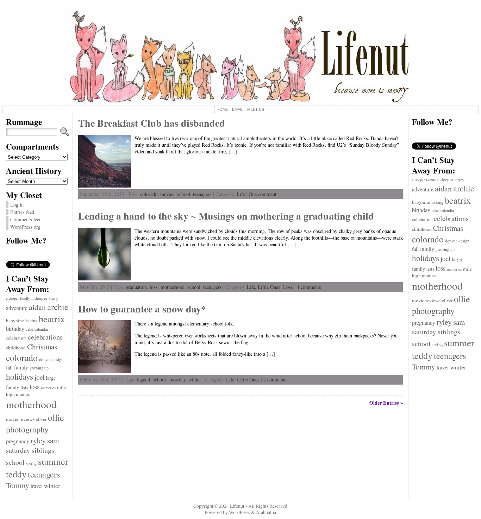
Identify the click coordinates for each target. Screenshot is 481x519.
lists (24, 388)
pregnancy (17, 441)
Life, (252, 287)
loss (34, 386)
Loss (288, 287)
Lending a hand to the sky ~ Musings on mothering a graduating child (226, 216)
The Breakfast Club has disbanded (151, 123)
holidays (19, 376)
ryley (38, 440)
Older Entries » (386, 402)
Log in (17, 204)
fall (9, 367)
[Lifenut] (240, 53)
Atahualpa (266, 512)
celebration (16, 338)
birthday (15, 328)
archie (57, 306)
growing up (39, 368)
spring (31, 463)
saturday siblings (30, 450)
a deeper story (44, 298)
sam (53, 440)
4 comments (309, 287)
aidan (37, 307)
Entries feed (22, 212)
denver (45, 359)
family (21, 367)
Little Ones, (270, 287)
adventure (16, 307)
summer (53, 461)
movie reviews (20, 419)
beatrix (52, 318)
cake (29, 329)
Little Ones (248, 379)
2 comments (275, 379)
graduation (136, 287)
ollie (56, 417)
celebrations (45, 337)
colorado (22, 357)
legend (143, 379)
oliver (41, 419)
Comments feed (26, 219)
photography (27, 429)
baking (31, 321)
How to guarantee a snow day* (142, 309)
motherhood (31, 404)
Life (241, 194)
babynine (15, 320)
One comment (262, 194)
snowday (177, 379)
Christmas (42, 347)
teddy (16, 474)
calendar (41, 329)
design (57, 359)
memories (48, 387)
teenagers (44, 474)
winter (52, 486)
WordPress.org (25, 226)
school (15, 462)
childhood (16, 347)
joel (39, 377)
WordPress (239, 512)
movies (167, 194)
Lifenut (237, 506)
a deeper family (18, 298)
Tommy (17, 485)
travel (37, 485)
